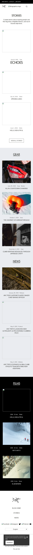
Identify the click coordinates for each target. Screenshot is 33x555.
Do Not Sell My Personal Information (16, 546)
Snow (20, 481)
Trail (21, 59)
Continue (10, 542)
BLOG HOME (16, 508)
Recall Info (16, 549)
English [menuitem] (15, 529)
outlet (12, 1)
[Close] (27, 537)
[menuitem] (16, 529)
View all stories (16, 140)
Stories (23, 186)
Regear (18, 1)
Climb (20, 96)
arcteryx (5, 1)
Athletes (20, 362)
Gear (18, 186)
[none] (16, 529)
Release (22, 293)
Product (20, 326)
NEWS (16, 518)
